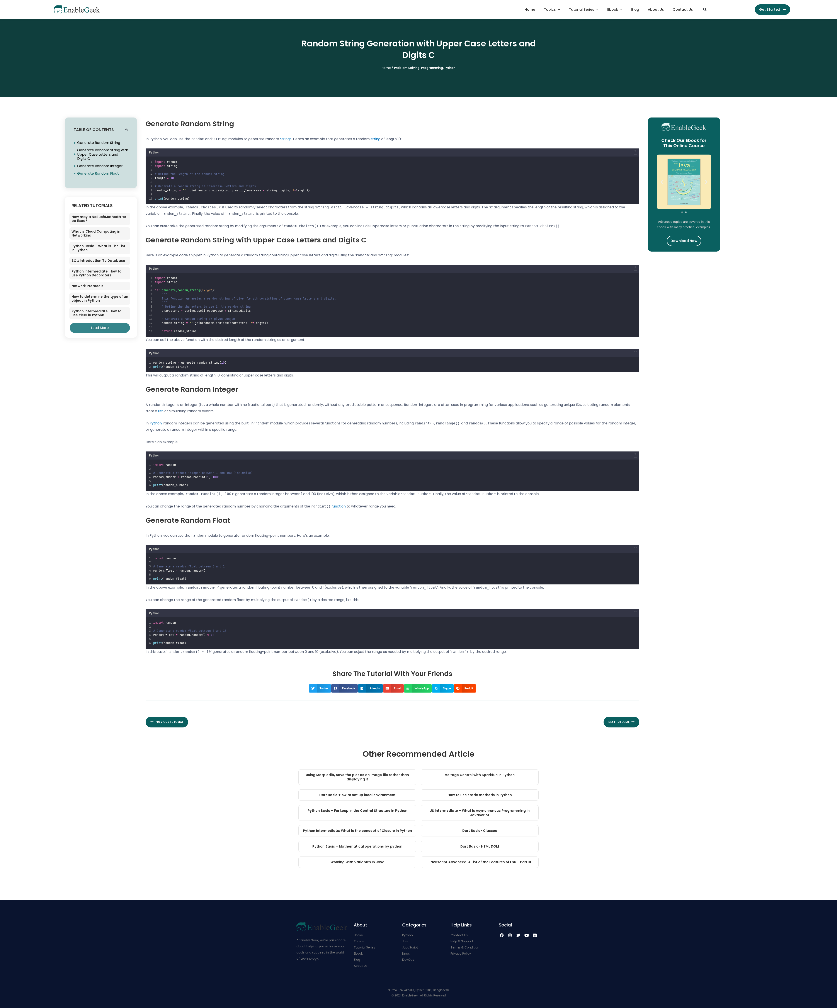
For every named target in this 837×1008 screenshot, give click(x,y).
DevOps (408, 959)
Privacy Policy (461, 953)
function (339, 506)
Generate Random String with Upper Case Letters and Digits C (102, 154)
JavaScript (410, 947)
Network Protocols (87, 286)
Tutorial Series (581, 9)
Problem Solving (407, 68)
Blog (635, 9)
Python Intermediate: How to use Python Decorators (96, 273)
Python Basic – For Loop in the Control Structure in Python (357, 810)
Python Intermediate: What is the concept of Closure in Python (357, 830)
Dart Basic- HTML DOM (479, 846)
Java (405, 941)
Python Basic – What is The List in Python (98, 248)
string (375, 138)
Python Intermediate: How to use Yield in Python (96, 313)
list (160, 411)
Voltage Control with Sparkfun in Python (480, 775)
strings (285, 138)
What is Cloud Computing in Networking (95, 233)
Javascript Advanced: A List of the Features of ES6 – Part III (480, 862)
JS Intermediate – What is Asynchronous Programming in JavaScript (480, 812)
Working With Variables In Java (357, 862)
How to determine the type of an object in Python (99, 298)
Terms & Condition (465, 947)
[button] (705, 10)
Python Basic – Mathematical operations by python (357, 846)
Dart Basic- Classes (479, 830)
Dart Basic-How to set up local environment (357, 795)
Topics (550, 9)
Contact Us (683, 9)
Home (530, 9)
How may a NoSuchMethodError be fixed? (98, 219)
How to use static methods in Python (479, 795)
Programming (432, 68)
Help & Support (462, 941)
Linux (406, 953)
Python (449, 68)
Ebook (612, 9)
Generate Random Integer (100, 166)
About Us (656, 9)
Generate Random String (98, 143)
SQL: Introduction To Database (98, 260)
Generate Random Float (98, 173)
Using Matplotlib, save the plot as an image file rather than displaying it (357, 777)
